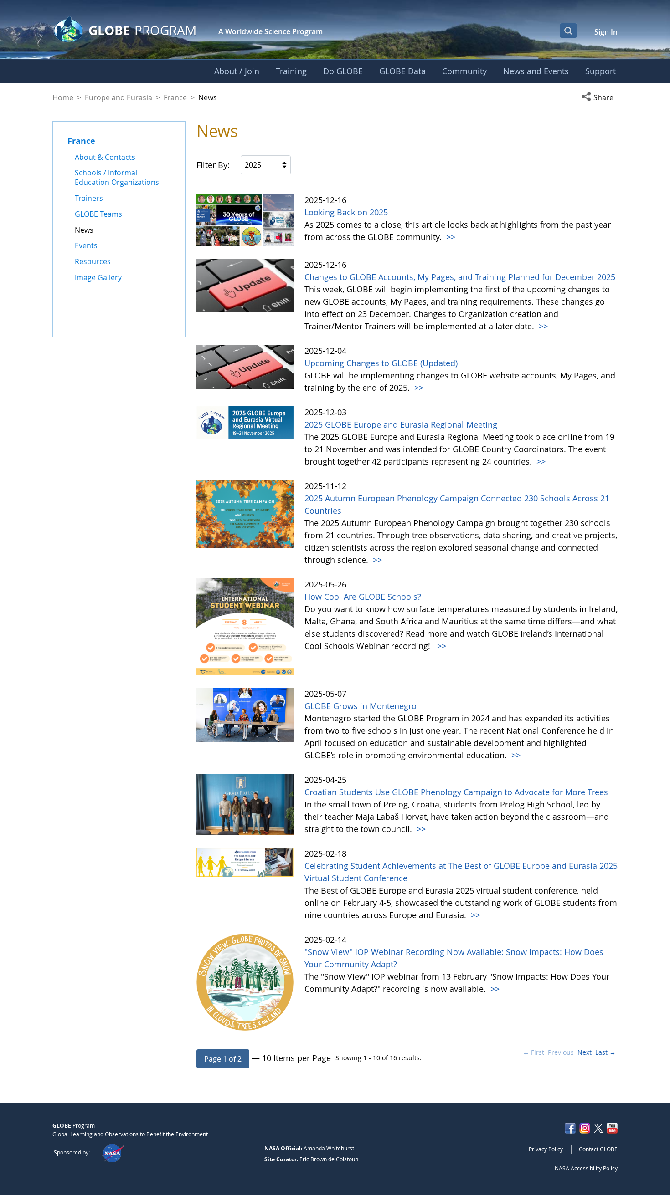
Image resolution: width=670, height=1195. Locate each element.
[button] (599, 97)
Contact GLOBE (598, 1149)
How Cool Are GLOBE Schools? (363, 596)
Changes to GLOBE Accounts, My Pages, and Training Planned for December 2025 (459, 276)
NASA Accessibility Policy (586, 1168)
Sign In (606, 32)
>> (449, 236)
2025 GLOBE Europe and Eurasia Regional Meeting (400, 424)
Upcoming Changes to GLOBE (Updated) (381, 362)
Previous (561, 1052)
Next (584, 1052)
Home (62, 97)
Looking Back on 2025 (346, 212)
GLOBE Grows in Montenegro (360, 705)
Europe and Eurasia (118, 97)
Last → (605, 1052)
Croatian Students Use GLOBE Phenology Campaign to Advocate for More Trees (456, 791)
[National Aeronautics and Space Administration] (113, 1152)
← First (533, 1052)
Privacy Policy (546, 1149)
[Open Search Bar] (568, 30)
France (175, 97)
